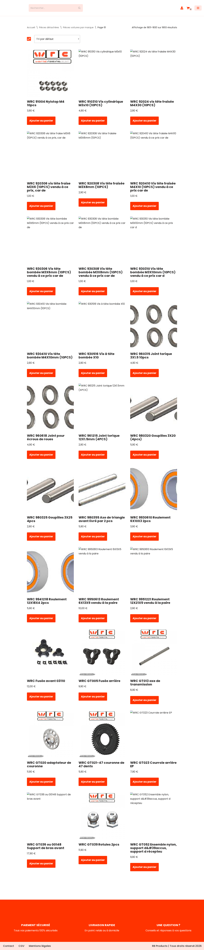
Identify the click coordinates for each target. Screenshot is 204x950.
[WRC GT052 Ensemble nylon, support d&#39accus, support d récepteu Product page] (154, 819)
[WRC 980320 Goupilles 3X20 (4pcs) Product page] (154, 410)
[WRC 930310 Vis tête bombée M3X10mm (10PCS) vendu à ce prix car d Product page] (154, 243)
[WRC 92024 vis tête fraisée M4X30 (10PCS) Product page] (154, 76)
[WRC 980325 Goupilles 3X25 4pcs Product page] (50, 492)
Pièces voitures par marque (78, 30)
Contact (8, 946)
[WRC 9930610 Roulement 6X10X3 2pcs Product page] (154, 492)
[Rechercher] (79, 9)
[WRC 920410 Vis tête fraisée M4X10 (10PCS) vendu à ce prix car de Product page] (154, 158)
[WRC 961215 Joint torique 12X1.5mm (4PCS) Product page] (102, 410)
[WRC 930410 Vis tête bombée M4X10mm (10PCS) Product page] (50, 328)
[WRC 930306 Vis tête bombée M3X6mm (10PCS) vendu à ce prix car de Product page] (50, 243)
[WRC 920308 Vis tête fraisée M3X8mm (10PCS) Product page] (102, 158)
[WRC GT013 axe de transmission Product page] (154, 655)
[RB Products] (13, 9)
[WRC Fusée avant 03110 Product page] (50, 655)
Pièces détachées (49, 30)
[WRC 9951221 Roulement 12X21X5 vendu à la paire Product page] (154, 574)
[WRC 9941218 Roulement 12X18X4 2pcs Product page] (50, 574)
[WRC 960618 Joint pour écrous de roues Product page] (50, 410)
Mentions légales (40, 946)
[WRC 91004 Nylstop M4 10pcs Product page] (50, 76)
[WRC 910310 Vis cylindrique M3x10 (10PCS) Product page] (102, 76)
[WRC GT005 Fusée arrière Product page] (102, 655)
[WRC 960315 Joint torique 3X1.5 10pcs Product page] (154, 328)
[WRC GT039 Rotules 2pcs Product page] (102, 819)
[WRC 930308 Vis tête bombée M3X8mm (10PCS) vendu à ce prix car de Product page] (102, 243)
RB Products (160, 946)
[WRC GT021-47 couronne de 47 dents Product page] (102, 737)
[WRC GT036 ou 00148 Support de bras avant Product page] (50, 819)
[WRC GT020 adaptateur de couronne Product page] (50, 737)
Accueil (31, 30)
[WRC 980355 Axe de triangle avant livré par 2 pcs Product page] (102, 492)
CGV (21, 946)
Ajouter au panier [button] (41, 123)
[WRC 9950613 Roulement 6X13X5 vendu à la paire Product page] (102, 574)
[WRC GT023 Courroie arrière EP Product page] (154, 737)
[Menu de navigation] (198, 9)
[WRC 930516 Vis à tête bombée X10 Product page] (102, 328)
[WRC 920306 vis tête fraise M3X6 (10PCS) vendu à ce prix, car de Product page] (50, 158)
